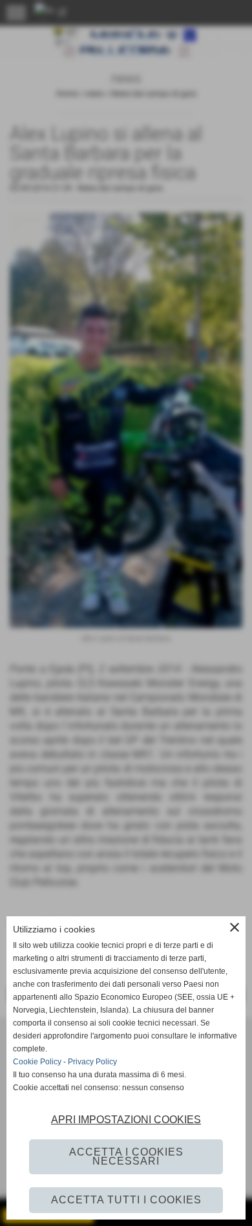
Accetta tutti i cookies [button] (126, 1199)
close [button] (234, 927)
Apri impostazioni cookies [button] (126, 1119)
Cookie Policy (37, 1061)
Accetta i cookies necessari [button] (126, 1156)
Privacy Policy (92, 1061)
